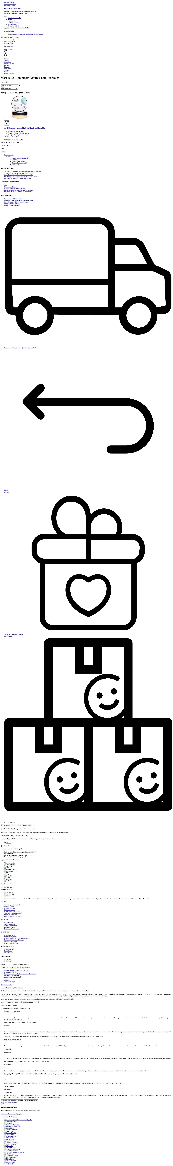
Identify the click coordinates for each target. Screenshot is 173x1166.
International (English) (25, 1120)
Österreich (15, 1121)
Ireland (12, 1154)
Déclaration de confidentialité (65, 999)
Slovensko (15, 1150)
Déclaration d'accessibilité (11, 975)
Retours (10, 19)
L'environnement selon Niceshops (14, 940)
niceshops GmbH (14, 967)
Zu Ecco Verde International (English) (11, 1114)
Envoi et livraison (9, 906)
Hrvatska (13, 1136)
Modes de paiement (13, 23)
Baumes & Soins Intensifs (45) (20, 158)
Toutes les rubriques (13, 26)
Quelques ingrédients (10, 936)
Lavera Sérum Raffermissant (12, 199)
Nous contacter (12, 24)
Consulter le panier (9, 5)
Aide (5, 16)
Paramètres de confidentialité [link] (12, 977)
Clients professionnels (10, 914)
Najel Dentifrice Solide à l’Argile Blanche (16, 202)
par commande (18, 13)
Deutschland (16, 1125)
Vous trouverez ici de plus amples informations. (14, 835)
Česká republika (20, 1152)
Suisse (11, 1146)
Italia (10, 1123)
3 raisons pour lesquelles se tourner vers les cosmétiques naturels (22, 171)
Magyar (13, 1139)
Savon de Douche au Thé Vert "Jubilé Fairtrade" (18, 191)
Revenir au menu (9, 2)
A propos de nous (9, 949)
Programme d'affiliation (11, 943)
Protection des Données (11, 972)
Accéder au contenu (10, 4)
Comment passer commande (12, 905)
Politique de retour (9, 908)
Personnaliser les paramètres (30, 1002)
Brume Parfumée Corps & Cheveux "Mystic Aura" (18, 190)
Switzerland (16, 1149)
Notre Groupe (8, 951)
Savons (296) (15, 164)
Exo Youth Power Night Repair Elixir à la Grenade (18, 200)
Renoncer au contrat (6, 985)
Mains (9, 156)
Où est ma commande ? (14, 18)
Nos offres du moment (10, 941)
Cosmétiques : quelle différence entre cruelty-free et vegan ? (21, 176)
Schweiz (13, 1144)
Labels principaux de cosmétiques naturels (16, 938)
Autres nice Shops (9, 981)
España (12, 1128)
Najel (5, 185)
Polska (12, 1138)
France (12, 1131)
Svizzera (13, 1147)
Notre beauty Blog (9, 935)
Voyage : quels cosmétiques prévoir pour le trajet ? (18, 173)
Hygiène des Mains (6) (18, 161)
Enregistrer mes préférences (8, 1100)
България (14, 1142)
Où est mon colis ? (9, 927)
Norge (11, 1163)
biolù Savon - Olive (9, 187)
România (13, 1133)
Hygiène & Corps (9, 155)
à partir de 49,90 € (20, 11)
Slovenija (14, 1129)
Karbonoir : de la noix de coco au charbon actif (17, 178)
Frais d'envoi (11, 21)
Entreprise (7, 980)
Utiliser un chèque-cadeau (11, 929)
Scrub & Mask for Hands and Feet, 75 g (24, 128)
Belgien (13, 1162)
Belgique (13, 1157)
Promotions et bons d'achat (12, 911)
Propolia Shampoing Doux (12, 203)
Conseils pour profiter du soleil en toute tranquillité (18, 175)
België (12, 1159)
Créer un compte (9, 49)
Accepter (3, 1002)
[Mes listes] (5, 52)
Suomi (12, 1141)
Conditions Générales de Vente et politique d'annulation (20, 974)
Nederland (15, 1155)
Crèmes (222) (15, 159)
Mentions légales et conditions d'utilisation (16, 970)
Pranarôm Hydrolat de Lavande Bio (14, 188)
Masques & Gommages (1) (19, 163)
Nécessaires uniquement (14, 1002)
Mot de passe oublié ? (10, 925)
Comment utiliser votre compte (13, 916)
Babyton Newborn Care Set (12, 205)
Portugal (13, 1160)
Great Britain (17, 1126)
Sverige (12, 1134)
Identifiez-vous (8, 43)
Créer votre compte (9, 924)
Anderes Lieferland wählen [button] (8, 1117)
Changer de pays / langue (21, 964)
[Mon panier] (88, 55)
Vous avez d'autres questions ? (13, 913)
